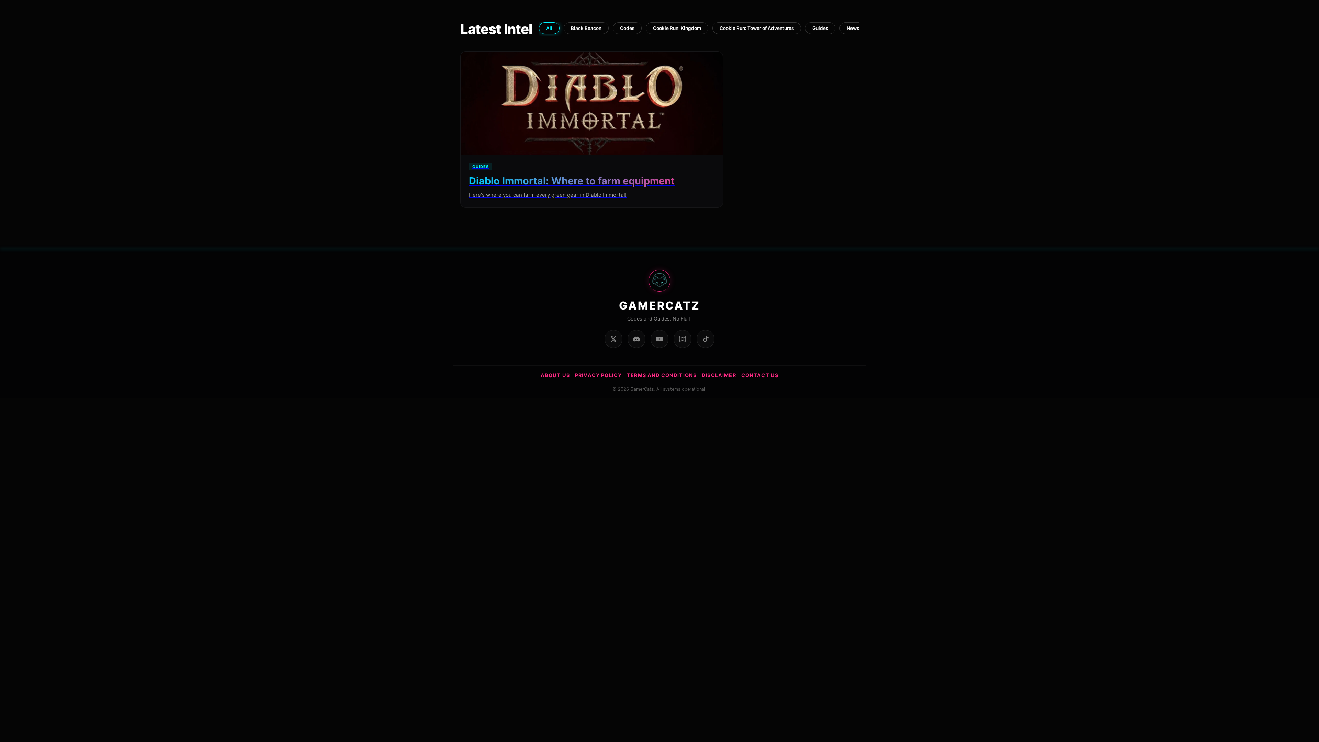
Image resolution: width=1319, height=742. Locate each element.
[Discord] (636, 339)
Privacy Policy (598, 375)
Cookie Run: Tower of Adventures (757, 28)
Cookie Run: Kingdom (677, 28)
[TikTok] (705, 339)
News (853, 28)
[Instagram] (682, 339)
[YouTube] (659, 339)
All (549, 28)
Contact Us (760, 375)
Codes (627, 28)
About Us (555, 375)
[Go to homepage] (659, 284)
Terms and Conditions (662, 375)
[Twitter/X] (613, 339)
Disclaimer (719, 375)
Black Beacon (586, 28)
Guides (820, 28)
